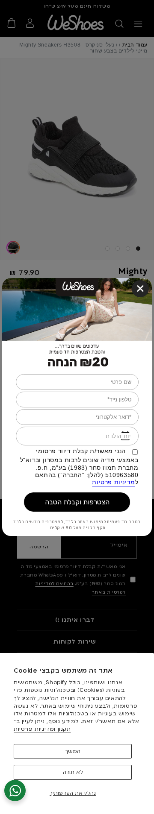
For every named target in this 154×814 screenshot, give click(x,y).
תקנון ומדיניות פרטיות (42, 729)
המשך (72, 751)
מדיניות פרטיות (113, 482)
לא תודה (73, 772)
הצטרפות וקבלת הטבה (77, 502)
